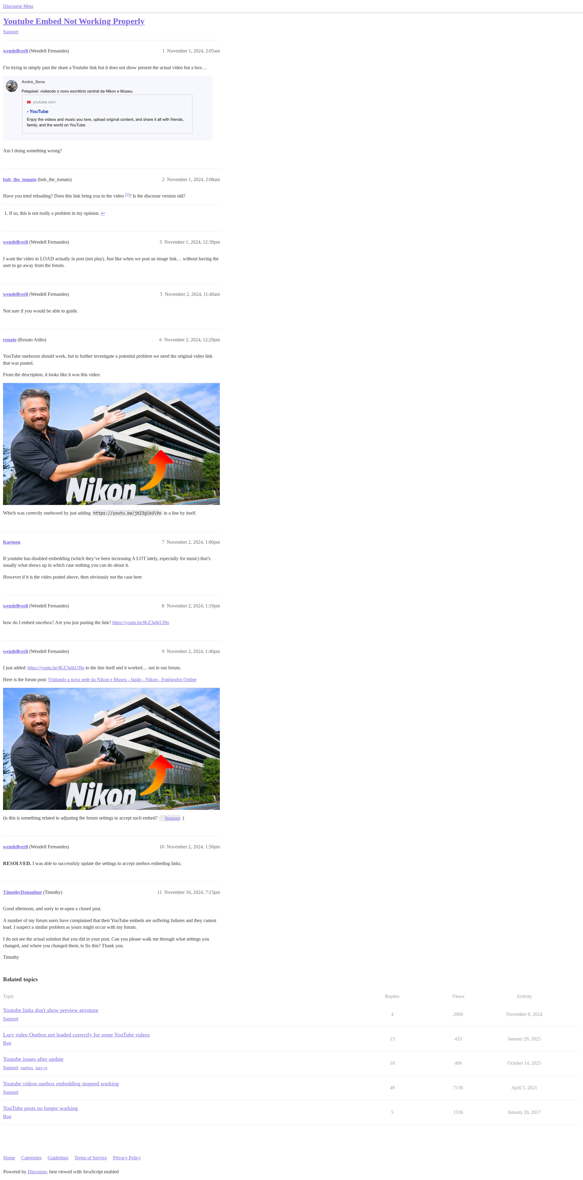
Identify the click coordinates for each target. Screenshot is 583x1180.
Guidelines (58, 1157)
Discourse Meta (18, 6)
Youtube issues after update (33, 1059)
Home (9, 1157)
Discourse (37, 1171)
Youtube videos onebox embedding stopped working (61, 1083)
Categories (31, 1157)
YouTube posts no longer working (40, 1108)
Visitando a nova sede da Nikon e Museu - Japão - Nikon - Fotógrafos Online (122, 679)
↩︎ (103, 213)
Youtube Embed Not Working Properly (74, 21)
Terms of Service (90, 1157)
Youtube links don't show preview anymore (50, 1010)
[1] (127, 194)
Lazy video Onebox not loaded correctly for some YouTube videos (76, 1035)
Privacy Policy (127, 1157)
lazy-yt (41, 1068)
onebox (27, 1068)
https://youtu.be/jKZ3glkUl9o (140, 622)
